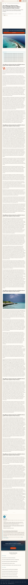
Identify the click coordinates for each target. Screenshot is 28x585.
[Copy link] (7, 15)
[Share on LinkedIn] (5, 15)
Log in (6, 583)
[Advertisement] (14, 22)
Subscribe (4, 583)
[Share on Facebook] (4, 15)
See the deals (14, 32)
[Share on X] (3, 15)
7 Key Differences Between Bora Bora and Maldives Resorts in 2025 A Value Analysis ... (14, 53)
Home (3, 3)
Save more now (13, 548)
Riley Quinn (4, 13)
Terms (1, 583)
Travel (5, 3)
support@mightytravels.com (11, 583)
